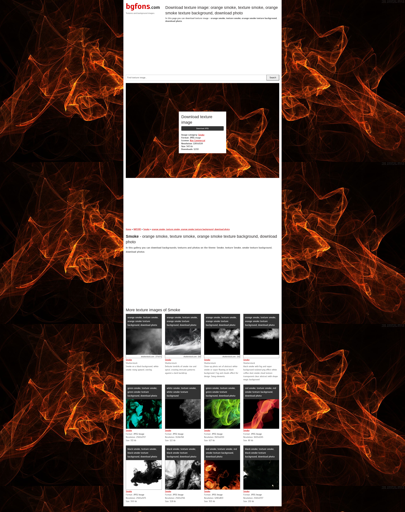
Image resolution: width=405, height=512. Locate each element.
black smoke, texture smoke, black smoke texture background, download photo (142, 453)
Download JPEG (202, 128)
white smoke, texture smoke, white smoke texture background (181, 392)
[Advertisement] (222, 48)
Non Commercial (197, 140)
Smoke (201, 134)
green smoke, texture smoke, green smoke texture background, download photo (142, 392)
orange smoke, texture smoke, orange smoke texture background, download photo (143, 321)
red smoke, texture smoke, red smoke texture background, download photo (260, 392)
